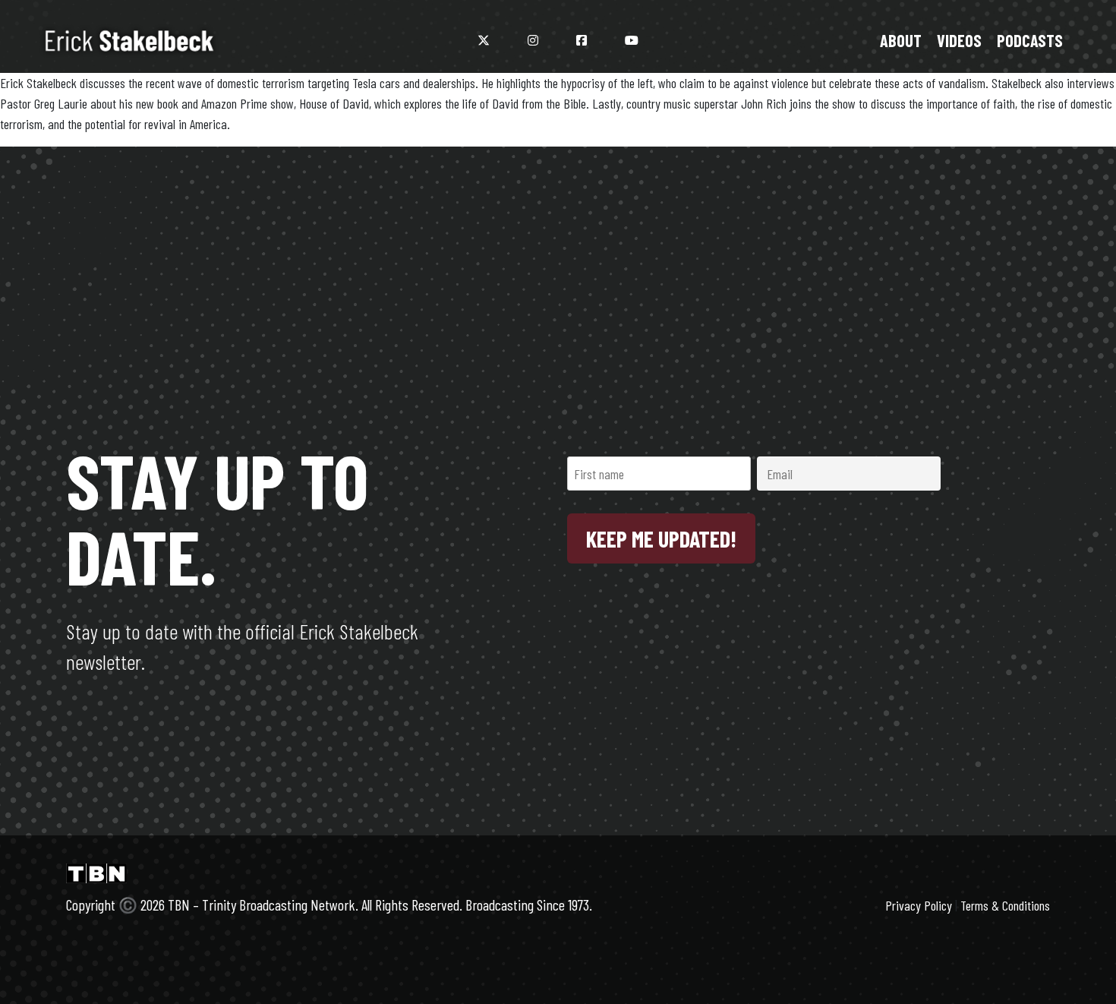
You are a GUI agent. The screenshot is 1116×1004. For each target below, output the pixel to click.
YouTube (631, 40)
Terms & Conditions (1005, 905)
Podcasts (1030, 40)
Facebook (581, 40)
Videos (959, 40)
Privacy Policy (918, 905)
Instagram (533, 40)
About (901, 40)
